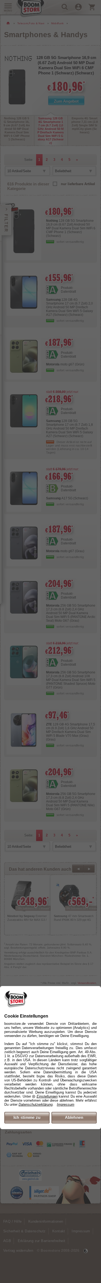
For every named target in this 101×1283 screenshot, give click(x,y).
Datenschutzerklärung (36, 1104)
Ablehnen (74, 1117)
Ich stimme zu (27, 1117)
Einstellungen (47, 1096)
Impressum (65, 1104)
